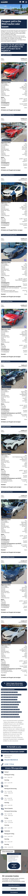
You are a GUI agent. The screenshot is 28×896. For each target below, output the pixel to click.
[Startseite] (4, 1)
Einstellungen (14, 888)
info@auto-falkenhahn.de (11, 759)
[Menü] (26, 2)
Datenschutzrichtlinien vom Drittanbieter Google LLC (12, 860)
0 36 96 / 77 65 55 (9, 764)
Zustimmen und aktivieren (14, 866)
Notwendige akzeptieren (14, 885)
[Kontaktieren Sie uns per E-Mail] (23, 2)
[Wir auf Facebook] (20, 2)
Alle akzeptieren (14, 892)
